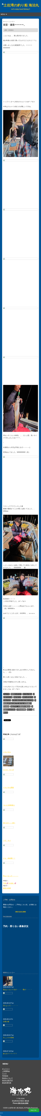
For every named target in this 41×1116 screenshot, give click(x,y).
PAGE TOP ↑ (34, 1110)
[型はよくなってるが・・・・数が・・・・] (20, 981)
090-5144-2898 (20, 912)
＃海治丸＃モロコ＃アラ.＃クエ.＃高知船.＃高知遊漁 (19, 703)
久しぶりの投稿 (8, 1037)
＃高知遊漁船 (21, 709)
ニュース (6, 694)
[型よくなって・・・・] (8, 863)
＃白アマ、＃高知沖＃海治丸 (20, 706)
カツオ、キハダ (8, 770)
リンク (4, 1073)
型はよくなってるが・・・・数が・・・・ (17, 989)
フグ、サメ (7, 840)
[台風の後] (20, 1013)
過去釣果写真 (6, 1083)
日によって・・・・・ (10, 1005)
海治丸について (7, 1078)
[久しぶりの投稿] (20, 1029)
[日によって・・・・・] (20, 997)
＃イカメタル (27, 694)
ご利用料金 (6, 1071)
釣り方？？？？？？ (10, 1053)
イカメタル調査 (8, 787)
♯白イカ (29, 709)
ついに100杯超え (9, 805)
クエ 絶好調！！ (9, 858)
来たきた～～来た (9, 823)
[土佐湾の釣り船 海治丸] (20, 5)
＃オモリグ (17, 697)
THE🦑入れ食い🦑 (9, 883)
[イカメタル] (8, 739)
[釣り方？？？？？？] (20, 1045)
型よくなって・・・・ (10, 876)
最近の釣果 (7, 888)
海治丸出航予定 (7, 1080)
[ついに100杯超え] (8, 792)
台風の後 (6, 1021)
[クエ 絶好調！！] (8, 845)
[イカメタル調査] (8, 774)
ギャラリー (6, 1069)
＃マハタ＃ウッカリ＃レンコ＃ (22, 700)
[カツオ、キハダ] (8, 757)
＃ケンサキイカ (27, 697)
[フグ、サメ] (8, 827)
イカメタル (7, 752)
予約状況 (5, 1076)
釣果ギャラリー (16, 694)
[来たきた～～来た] (8, 810)
